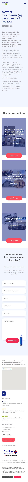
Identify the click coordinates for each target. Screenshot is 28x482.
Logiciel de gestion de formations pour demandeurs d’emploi (13, 410)
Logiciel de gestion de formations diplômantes (12, 403)
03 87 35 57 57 (7, 435)
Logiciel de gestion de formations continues (12, 418)
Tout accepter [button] (17, 477)
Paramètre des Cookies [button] (7, 477)
